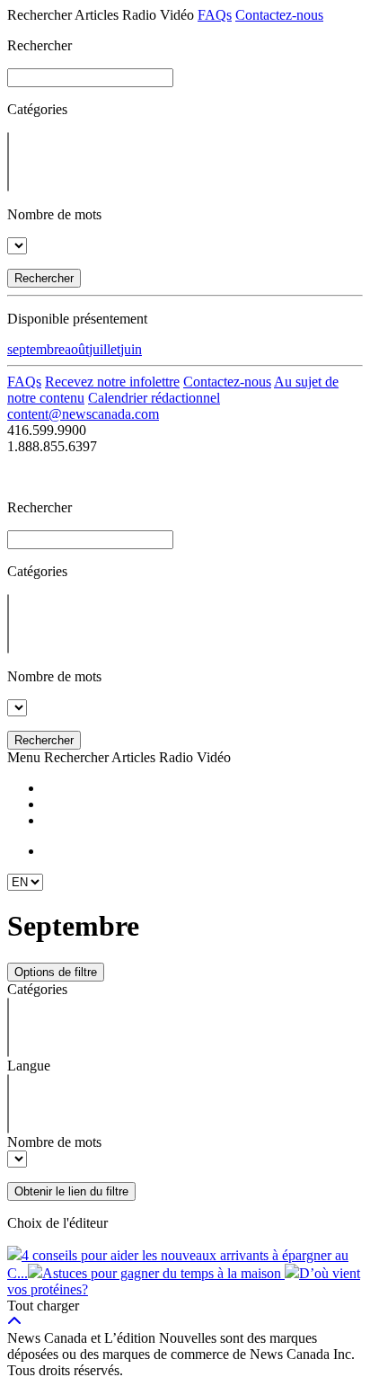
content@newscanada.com (83, 414)
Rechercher (44, 278)
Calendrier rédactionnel (154, 397)
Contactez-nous (279, 14)
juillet (104, 349)
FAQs (215, 14)
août (77, 349)
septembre (36, 349)
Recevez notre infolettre (112, 381)
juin (131, 349)
